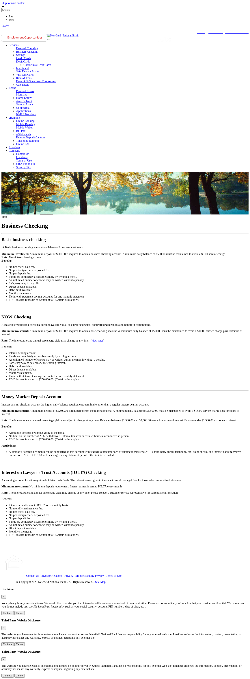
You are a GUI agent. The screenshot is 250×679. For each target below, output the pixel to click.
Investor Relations (51, 575)
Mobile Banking (25, 124)
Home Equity (24, 97)
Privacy (68, 575)
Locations (14, 147)
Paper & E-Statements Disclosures (36, 81)
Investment (22, 68)
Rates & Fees (23, 78)
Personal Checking (27, 48)
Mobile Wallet (24, 127)
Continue (7, 613)
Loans (12, 87)
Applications (23, 111)
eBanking (14, 117)
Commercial (23, 107)
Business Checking (27, 51)
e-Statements (23, 134)
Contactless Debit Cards (37, 64)
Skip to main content (13, 3)
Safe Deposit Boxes (27, 71)
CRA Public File (25, 163)
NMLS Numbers (26, 114)
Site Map (100, 581)
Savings (20, 54)
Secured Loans (24, 104)
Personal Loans (25, 91)
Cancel (19, 613)
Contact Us (22, 153)
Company (14, 150)
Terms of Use (24, 160)
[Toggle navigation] (48, 39)
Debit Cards (23, 61)
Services (13, 45)
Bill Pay (20, 130)
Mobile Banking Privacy (89, 575)
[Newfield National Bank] (63, 35)
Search (5, 25)
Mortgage (21, 94)
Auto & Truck (24, 101)
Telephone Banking (27, 140)
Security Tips (23, 167)
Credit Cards (23, 58)
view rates (97, 340)
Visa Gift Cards (25, 74)
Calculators (22, 84)
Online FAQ (23, 144)
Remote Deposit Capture (30, 137)
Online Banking (25, 120)
